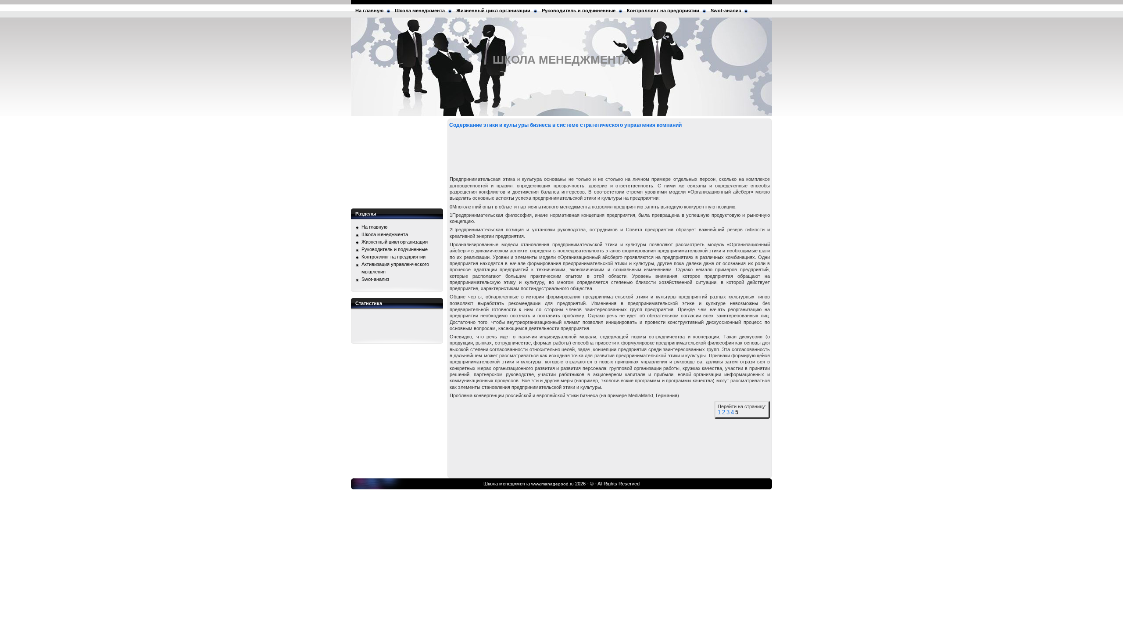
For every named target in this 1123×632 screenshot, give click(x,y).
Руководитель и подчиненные (578, 10)
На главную (369, 10)
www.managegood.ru (552, 483)
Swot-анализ (726, 10)
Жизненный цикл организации (493, 10)
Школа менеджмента (420, 10)
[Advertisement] (397, 162)
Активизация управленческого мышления (395, 268)
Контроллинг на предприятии (663, 10)
